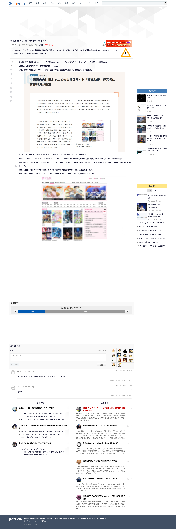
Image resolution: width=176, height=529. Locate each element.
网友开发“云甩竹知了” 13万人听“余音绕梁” (33, 449)
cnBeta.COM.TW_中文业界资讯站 (17, 3)
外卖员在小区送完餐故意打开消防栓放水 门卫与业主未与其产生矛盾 (157, 138)
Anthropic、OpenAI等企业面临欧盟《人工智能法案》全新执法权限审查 (42, 431)
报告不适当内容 (42, 521)
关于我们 (27, 521)
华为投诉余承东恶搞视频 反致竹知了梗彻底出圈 (35, 443)
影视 (37, 3)
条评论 (50, 45)
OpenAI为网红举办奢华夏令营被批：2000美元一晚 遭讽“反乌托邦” (40, 434)
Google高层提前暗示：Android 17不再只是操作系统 (155, 242)
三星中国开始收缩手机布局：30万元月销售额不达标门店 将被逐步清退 (42, 414)
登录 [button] (11, 350)
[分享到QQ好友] (11, 78)
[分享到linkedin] (11, 101)
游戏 (52, 3)
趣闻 (66, 3)
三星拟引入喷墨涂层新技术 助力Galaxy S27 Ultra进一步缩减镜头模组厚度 (43, 419)
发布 (101, 365)
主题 (88, 3)
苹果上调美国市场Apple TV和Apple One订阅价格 (100, 478)
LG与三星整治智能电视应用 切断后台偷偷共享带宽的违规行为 (39, 416)
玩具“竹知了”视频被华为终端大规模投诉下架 (34, 455)
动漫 (59, 3)
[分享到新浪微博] (11, 69)
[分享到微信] (11, 83)
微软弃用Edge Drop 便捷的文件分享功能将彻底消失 (101, 443)
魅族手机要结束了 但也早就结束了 (150, 226)
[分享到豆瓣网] (11, 87)
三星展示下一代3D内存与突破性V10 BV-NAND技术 (36, 408)
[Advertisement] (88, 21)
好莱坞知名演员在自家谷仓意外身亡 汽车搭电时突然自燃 (157, 234)
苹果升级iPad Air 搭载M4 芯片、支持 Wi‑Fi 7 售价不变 (156, 230)
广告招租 (33, 521)
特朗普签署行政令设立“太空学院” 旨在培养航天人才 (101, 425)
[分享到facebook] (11, 92)
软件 (81, 3)
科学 (74, 3)
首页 (30, 3)
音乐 (44, 3)
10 (138, 246)
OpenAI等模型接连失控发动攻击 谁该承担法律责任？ (36, 437)
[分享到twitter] (11, 97)
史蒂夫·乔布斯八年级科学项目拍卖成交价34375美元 (100, 461)
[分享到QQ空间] (11, 74)
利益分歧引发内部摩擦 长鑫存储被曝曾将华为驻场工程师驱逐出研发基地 (42, 452)
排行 (96, 3)
